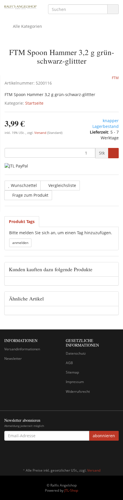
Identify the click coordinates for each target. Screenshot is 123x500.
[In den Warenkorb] (113, 153)
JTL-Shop (71, 490)
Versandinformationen (22, 349)
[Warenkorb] (98, 26)
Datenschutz (76, 353)
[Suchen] (113, 9)
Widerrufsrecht (78, 391)
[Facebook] (115, 453)
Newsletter (13, 358)
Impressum (75, 381)
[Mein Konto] (113, 26)
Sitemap (72, 372)
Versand (40, 133)
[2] (16, 166)
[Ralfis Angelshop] (20, 6)
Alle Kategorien (27, 26)
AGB (69, 362)
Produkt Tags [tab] (22, 221)
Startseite (34, 103)
